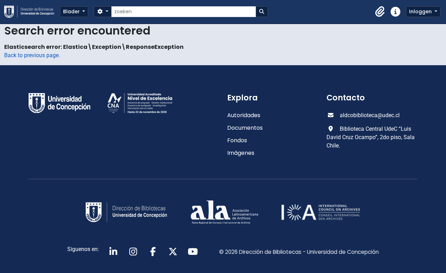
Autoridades (243, 115)
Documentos (245, 128)
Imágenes (240, 153)
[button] (380, 12)
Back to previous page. (32, 55)
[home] (32, 12)
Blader (72, 11)
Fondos (237, 140)
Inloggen (421, 11)
